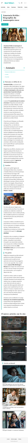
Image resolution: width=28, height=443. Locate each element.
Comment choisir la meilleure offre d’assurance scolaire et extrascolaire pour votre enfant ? (14, 337)
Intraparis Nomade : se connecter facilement (13, 430)
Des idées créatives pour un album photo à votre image (14, 322)
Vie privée (7, 77)
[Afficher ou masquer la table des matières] (20, 68)
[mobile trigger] (2, 3)
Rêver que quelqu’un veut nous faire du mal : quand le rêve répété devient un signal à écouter (14, 385)
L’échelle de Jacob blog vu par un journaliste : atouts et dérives (13, 408)
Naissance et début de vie (10, 72)
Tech (4, 429)
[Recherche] (19, 3)
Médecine (14, 351)
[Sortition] (9, 3)
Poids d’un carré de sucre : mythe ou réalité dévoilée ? (14, 353)
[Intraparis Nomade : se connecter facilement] (14, 419)
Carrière (6, 74)
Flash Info (4, 24)
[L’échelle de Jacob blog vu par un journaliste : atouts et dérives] (14, 396)
